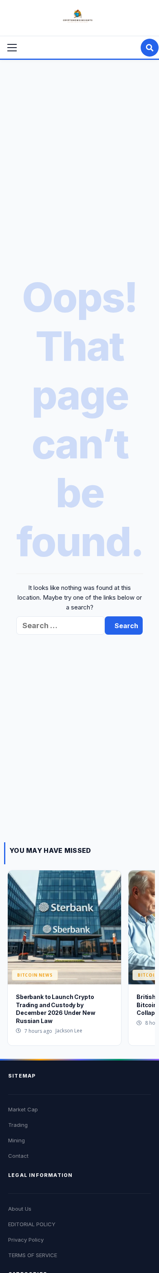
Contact (18, 1155)
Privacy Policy (26, 1239)
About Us (19, 1208)
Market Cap (23, 1109)
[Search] (150, 48)
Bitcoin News (35, 975)
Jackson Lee (68, 1030)
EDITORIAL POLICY (31, 1224)
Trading (18, 1125)
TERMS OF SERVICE (32, 1255)
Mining (16, 1140)
